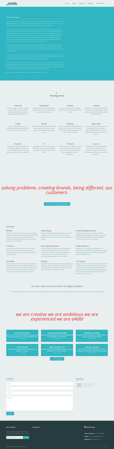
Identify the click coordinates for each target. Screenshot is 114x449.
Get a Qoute (57, 359)
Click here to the (56, 204)
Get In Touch (100, 3)
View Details (22, 338)
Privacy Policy (97, 446)
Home (67, 3)
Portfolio (90, 3)
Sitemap (89, 446)
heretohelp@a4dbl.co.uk (88, 384)
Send (10, 413)
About (74, 3)
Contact (105, 446)
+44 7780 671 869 (86, 386)
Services (81, 3)
